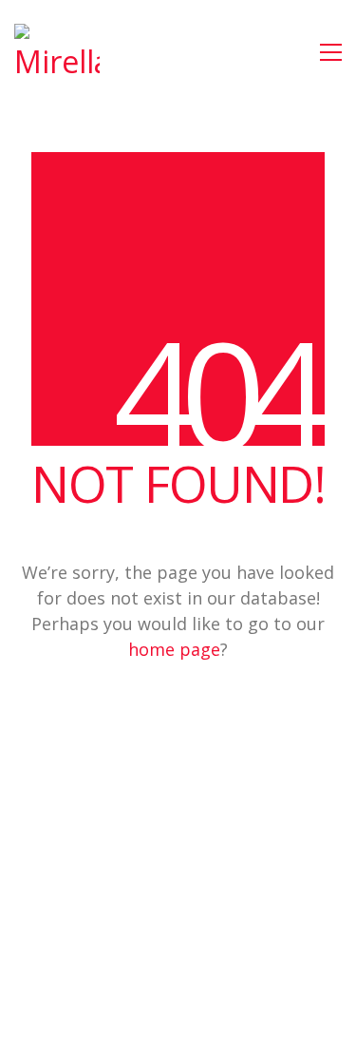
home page (174, 649)
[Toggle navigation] (331, 52)
